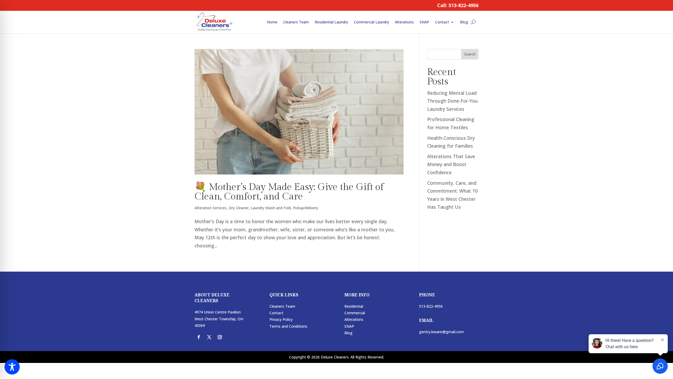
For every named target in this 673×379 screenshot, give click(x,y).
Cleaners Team (296, 21)
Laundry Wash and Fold (271, 207)
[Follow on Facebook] (199, 337)
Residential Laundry (331, 21)
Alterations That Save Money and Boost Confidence (451, 164)
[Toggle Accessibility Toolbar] (12, 367)
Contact (442, 21)
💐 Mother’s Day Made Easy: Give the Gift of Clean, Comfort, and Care (289, 192)
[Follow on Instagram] (220, 337)
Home (272, 21)
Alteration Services (211, 207)
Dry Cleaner (239, 207)
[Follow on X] (209, 337)
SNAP (424, 21)
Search (470, 54)
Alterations (404, 21)
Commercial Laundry (371, 21)
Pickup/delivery (305, 207)
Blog (464, 21)
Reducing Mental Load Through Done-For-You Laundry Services (452, 101)
